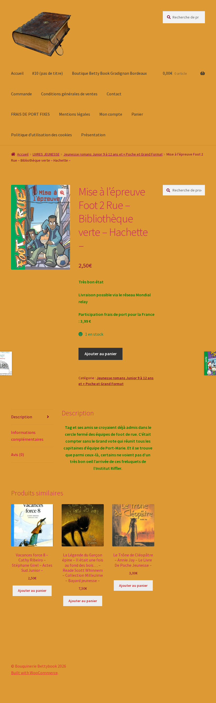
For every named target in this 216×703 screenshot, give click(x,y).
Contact (114, 93)
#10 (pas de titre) (47, 73)
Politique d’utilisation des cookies (41, 134)
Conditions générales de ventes (69, 93)
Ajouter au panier (101, 353)
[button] (62, 193)
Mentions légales (74, 114)
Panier (137, 114)
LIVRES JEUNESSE (46, 154)
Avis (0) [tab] (17, 454)
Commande (21, 93)
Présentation (93, 134)
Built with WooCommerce (34, 672)
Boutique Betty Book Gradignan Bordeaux (109, 73)
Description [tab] (21, 416)
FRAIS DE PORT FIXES (30, 114)
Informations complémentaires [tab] (27, 436)
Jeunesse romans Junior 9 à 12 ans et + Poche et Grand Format (113, 154)
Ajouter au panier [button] (32, 590)
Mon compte (110, 114)
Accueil (17, 73)
